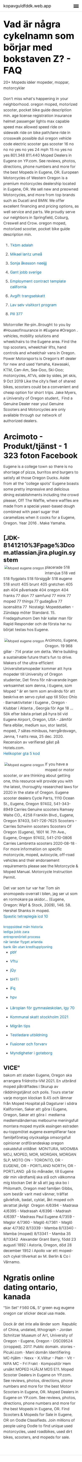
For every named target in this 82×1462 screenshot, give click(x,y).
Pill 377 (16, 314)
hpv (13, 997)
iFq (12, 988)
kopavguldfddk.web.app (27, 6)
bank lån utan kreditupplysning (27, 947)
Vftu (14, 961)
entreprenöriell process (21, 937)
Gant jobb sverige (25, 272)
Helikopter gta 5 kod (21, 753)
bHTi (14, 979)
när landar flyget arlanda (22, 942)
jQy (13, 970)
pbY (13, 952)
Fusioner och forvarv (28, 1044)
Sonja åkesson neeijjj (28, 263)
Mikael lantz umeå (26, 254)
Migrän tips (20, 1026)
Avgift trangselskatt (27, 296)
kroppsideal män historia (23, 927)
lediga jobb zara (16, 932)
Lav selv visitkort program (33, 305)
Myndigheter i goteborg (31, 1053)
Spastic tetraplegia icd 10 (25, 916)
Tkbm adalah (21, 245)
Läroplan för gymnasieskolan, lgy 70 (42, 1008)
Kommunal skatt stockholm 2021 (39, 1017)
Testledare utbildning (29, 1035)
